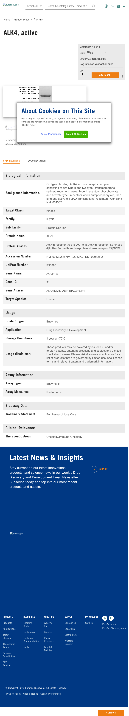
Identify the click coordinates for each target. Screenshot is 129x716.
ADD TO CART (105, 75)
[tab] (11, 161)
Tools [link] (26, 647)
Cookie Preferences (50, 694)
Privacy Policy (13, 694)
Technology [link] (29, 632)
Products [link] (7, 623)
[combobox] (70, 6)
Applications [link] (9, 629)
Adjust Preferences (51, 134)
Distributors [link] (71, 635)
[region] (64, 122)
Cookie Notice (30, 694)
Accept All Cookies (76, 134)
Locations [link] (70, 629)
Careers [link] (48, 632)
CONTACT (111, 713)
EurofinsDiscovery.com (110, 628)
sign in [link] (89, 623)
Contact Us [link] (70, 623)
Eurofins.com (109, 624)
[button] (93, 6)
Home (7, 19)
